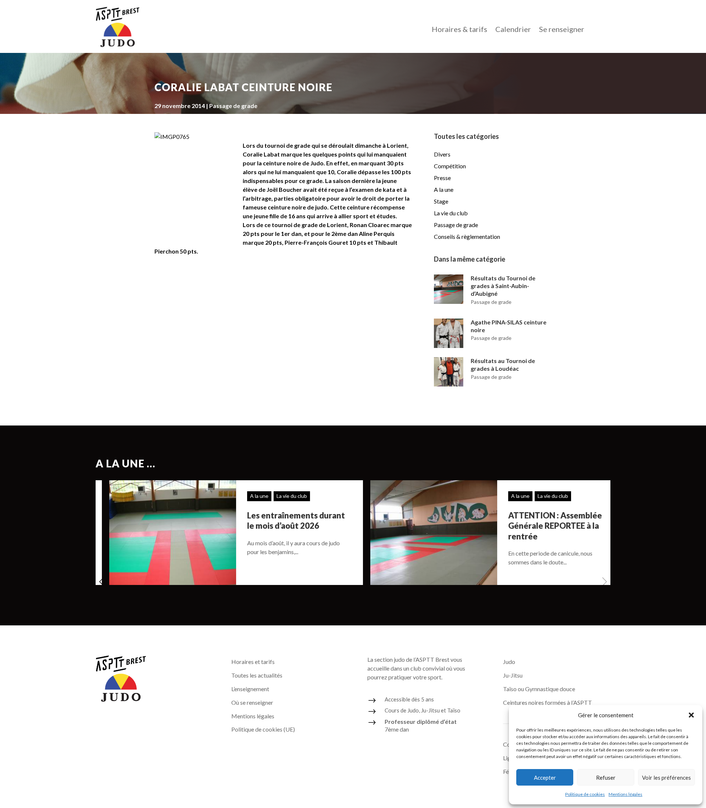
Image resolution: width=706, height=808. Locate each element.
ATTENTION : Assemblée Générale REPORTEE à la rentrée (541, 525)
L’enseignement (250, 688)
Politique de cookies (585, 794)
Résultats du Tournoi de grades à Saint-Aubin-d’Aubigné (503, 285)
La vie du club (451, 212)
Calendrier (513, 29)
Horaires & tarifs (459, 29)
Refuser (606, 777)
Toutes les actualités (256, 675)
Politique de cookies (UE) (263, 729)
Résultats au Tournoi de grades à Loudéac (503, 364)
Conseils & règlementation (467, 236)
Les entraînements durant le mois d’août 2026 (282, 520)
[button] (691, 715)
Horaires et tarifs (253, 661)
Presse (442, 177)
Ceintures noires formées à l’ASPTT (547, 702)
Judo (509, 661)
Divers (442, 154)
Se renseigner (561, 29)
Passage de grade (233, 105)
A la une (443, 189)
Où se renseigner (252, 702)
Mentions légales (625, 794)
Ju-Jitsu (513, 675)
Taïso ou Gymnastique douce (539, 688)
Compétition (450, 165)
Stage (441, 201)
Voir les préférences (666, 777)
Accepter (545, 777)
